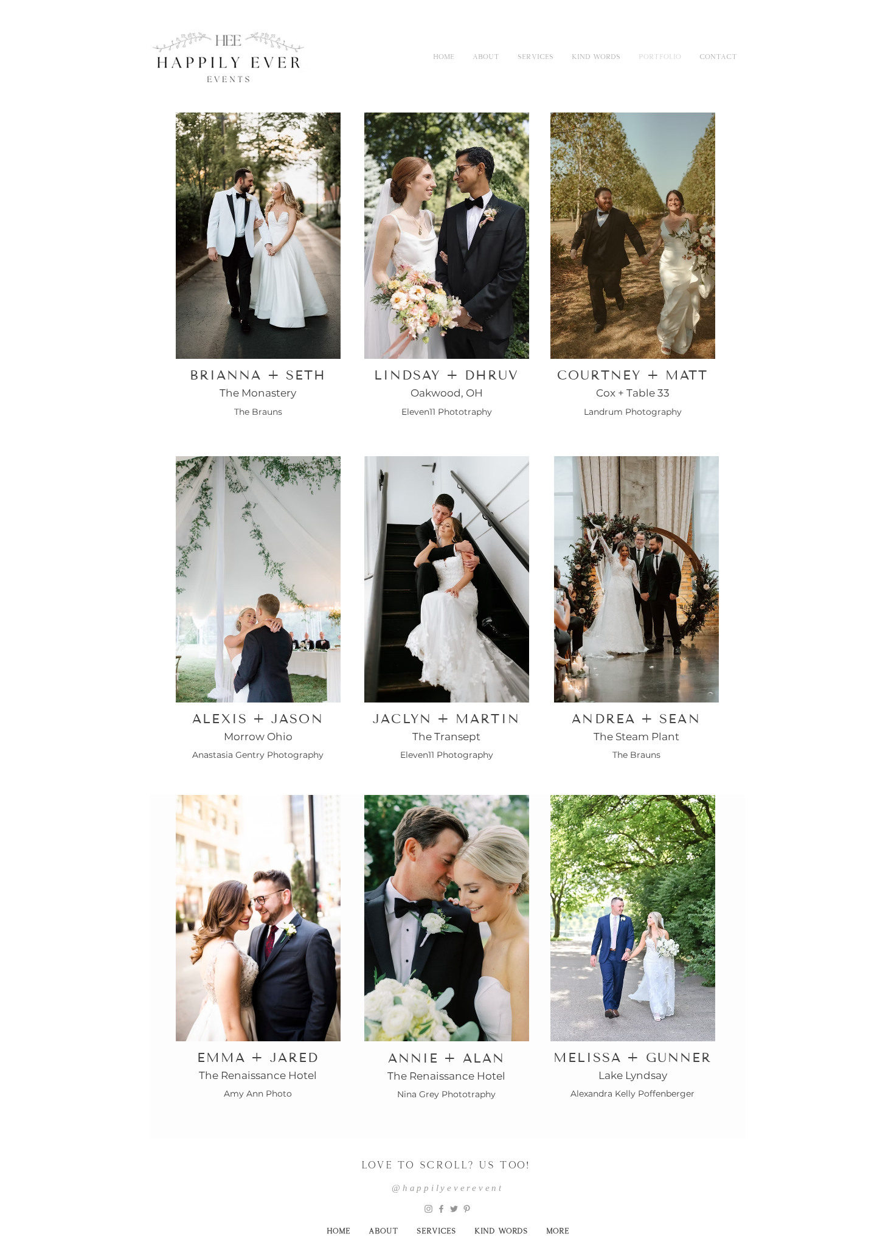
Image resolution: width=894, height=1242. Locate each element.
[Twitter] (454, 1209)
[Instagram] (428, 1209)
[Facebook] (441, 1209)
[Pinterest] (467, 1209)
